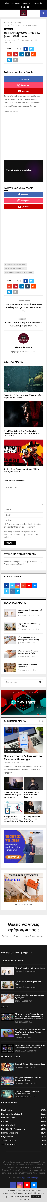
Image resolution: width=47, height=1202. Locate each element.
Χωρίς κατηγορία (8, 1144)
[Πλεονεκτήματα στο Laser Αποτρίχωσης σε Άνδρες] (10, 654)
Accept (36, 1196)
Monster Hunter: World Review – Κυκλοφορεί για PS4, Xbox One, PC (23, 307)
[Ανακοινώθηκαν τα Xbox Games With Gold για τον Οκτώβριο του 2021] (7, 1048)
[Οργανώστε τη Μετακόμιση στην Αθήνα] (10, 627)
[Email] (34, 1185)
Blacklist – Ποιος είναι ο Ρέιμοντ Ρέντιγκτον (31, 794)
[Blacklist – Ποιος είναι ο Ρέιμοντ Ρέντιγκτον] (33, 783)
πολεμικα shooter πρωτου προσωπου (19, 272)
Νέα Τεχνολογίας (8, 1118)
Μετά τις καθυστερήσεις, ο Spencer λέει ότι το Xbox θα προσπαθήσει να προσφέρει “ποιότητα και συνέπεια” (29, 1016)
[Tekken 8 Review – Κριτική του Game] (7, 1067)
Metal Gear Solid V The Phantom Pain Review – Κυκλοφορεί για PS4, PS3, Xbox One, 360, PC (22, 433)
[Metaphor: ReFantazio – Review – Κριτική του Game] (7, 1081)
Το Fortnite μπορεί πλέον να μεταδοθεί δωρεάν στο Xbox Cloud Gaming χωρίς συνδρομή (30, 1032)
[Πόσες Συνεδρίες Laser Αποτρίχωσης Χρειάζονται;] (10, 640)
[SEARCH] (40, 682)
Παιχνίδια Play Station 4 (11, 1114)
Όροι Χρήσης (15, 3)
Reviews (4, 1121)
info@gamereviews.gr (28, 1178)
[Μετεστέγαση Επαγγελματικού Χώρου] (10, 613)
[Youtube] (27, 1185)
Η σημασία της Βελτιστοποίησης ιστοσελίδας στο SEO (13, 818)
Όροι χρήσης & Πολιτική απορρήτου (16, 952)
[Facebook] (13, 1185)
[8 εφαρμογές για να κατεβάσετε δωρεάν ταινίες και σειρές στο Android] (13, 783)
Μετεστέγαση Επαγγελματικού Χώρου (30, 968)
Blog (7, 3)
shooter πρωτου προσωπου (15, 265)
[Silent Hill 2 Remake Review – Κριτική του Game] (7, 1094)
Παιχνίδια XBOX (8, 1125)
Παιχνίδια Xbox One (9, 1133)
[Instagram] (20, 1185)
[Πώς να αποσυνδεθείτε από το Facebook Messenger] (23, 740)
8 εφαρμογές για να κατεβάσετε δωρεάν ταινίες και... (13, 794)
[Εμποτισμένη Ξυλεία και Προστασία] (10, 667)
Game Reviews (11, 40)
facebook (25, 79)
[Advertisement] (23, 136)
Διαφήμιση (27, 3)
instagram (25, 85)
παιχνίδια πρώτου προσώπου (15, 268)
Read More (24, 1200)
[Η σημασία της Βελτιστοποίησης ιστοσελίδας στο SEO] (13, 807)
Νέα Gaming (8, 29)
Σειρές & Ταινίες (8, 1141)
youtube (25, 91)
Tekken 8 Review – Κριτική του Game (30, 1064)
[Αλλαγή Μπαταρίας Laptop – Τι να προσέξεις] (33, 807)
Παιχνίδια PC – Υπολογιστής (13, 1129)
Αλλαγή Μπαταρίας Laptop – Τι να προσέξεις (32, 818)
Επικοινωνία (37, 3)
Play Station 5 (7, 1137)
